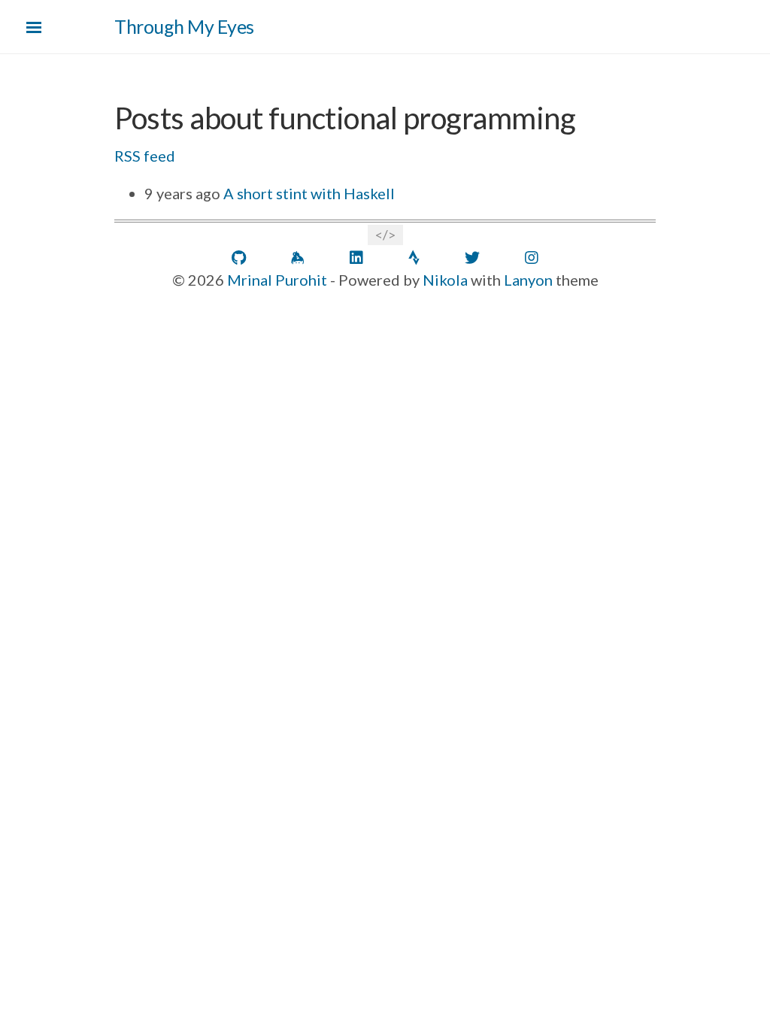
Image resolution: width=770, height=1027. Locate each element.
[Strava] (414, 257)
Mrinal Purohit (277, 280)
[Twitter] (472, 257)
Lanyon (528, 280)
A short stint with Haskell (307, 193)
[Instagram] (531, 257)
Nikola (445, 280)
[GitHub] (239, 257)
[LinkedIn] (356, 257)
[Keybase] (298, 257)
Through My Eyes (184, 26)
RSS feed (144, 156)
